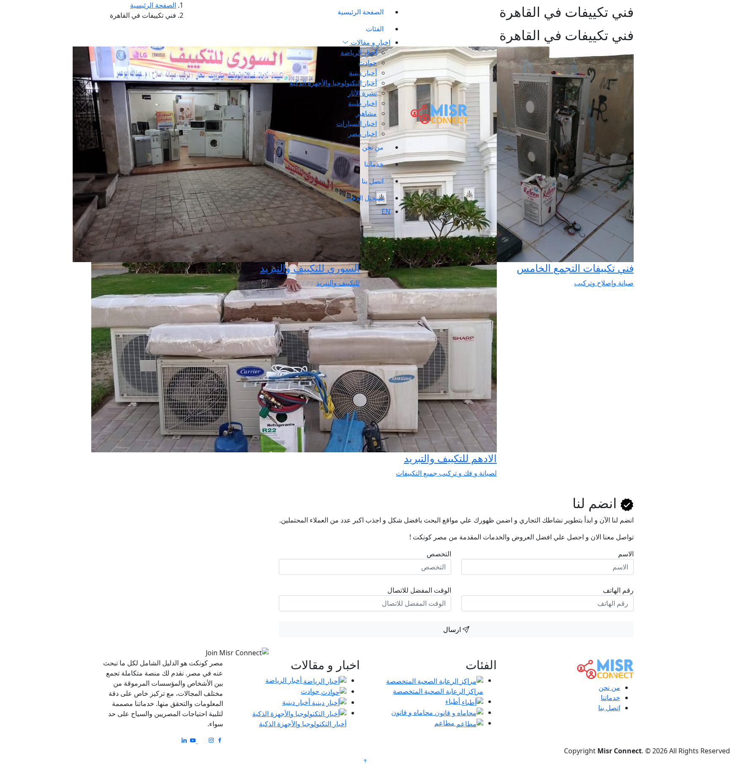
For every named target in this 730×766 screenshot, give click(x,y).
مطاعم (445, 723)
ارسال (453, 629)
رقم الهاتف (618, 590)
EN (385, 211)
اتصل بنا (373, 181)
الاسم (626, 553)
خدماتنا (374, 164)
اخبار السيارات (356, 123)
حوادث (367, 62)
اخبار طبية (362, 103)
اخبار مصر (362, 133)
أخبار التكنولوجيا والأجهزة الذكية (333, 83)
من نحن (373, 147)
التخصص (439, 553)
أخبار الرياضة (358, 52)
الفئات (375, 28)
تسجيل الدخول (363, 197)
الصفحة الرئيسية (361, 11)
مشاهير (366, 113)
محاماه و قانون (413, 712)
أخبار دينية (363, 72)
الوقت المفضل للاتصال (419, 590)
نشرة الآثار (362, 93)
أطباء (453, 701)
